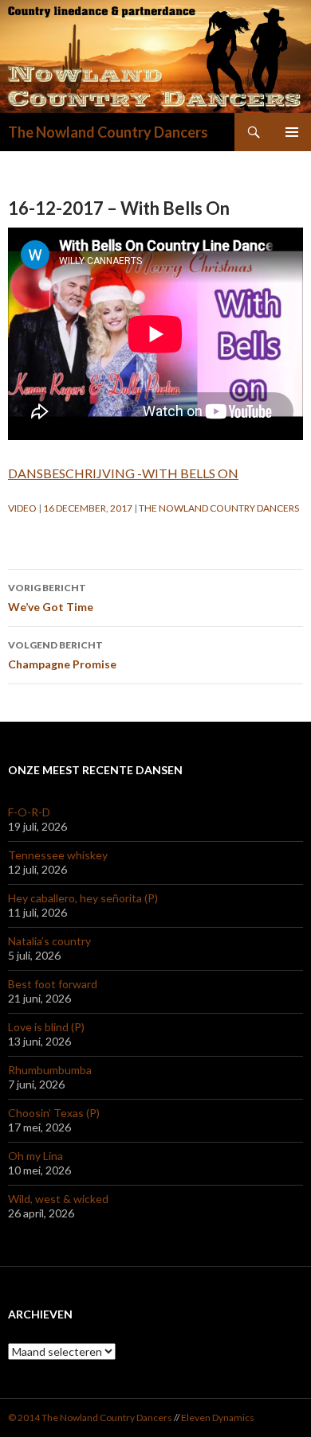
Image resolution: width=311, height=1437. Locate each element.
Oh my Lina (35, 1155)
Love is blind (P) (46, 1027)
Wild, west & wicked (58, 1198)
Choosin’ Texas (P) (54, 1113)
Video (22, 508)
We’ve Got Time (50, 597)
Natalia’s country (49, 941)
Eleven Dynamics (217, 1417)
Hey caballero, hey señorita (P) (83, 898)
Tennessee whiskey (58, 855)
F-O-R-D (29, 812)
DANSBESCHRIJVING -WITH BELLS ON (123, 473)
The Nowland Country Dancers (108, 132)
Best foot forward (52, 984)
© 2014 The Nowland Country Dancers (91, 1417)
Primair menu (292, 132)
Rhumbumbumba (50, 1070)
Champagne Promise (62, 655)
